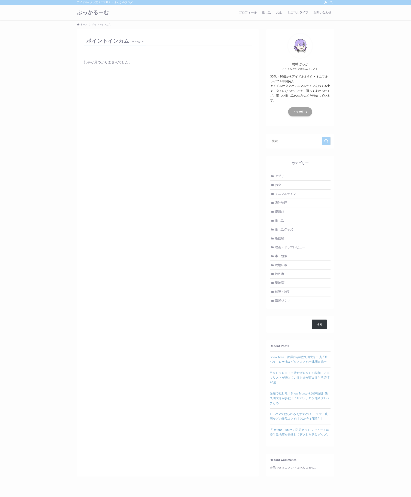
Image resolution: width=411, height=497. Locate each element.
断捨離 (279, 238)
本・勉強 (281, 256)
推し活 (279, 220)
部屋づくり (282, 300)
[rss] (325, 2)
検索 (319, 324)
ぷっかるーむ (93, 12)
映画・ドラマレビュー (290, 247)
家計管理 (281, 202)
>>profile (300, 111)
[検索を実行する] (326, 141)
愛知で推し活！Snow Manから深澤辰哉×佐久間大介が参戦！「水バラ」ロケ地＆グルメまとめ (300, 398)
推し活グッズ (284, 229)
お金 (278, 185)
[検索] (331, 2)
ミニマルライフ (285, 193)
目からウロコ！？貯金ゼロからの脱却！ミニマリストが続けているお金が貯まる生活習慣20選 (300, 377)
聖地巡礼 (281, 282)
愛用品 (279, 211)
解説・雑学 (282, 291)
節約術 (279, 273)
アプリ (279, 176)
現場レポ (281, 265)
